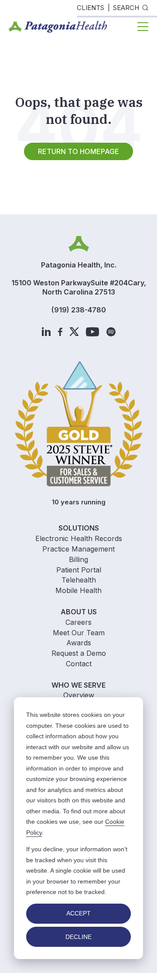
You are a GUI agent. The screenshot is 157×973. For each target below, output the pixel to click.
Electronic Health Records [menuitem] (78, 538)
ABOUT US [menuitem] (79, 611)
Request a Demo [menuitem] (78, 653)
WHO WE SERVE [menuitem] (78, 685)
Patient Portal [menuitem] (78, 569)
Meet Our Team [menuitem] (79, 632)
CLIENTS (90, 7)
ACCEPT (78, 913)
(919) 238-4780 (78, 309)
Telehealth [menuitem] (78, 580)
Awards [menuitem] (78, 642)
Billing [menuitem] (78, 559)
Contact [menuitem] (79, 663)
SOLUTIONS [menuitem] (78, 528)
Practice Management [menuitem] (78, 549)
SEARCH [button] (126, 7)
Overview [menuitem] (78, 695)
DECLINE (78, 936)
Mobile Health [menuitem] (78, 590)
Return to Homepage (78, 151)
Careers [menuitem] (78, 622)
